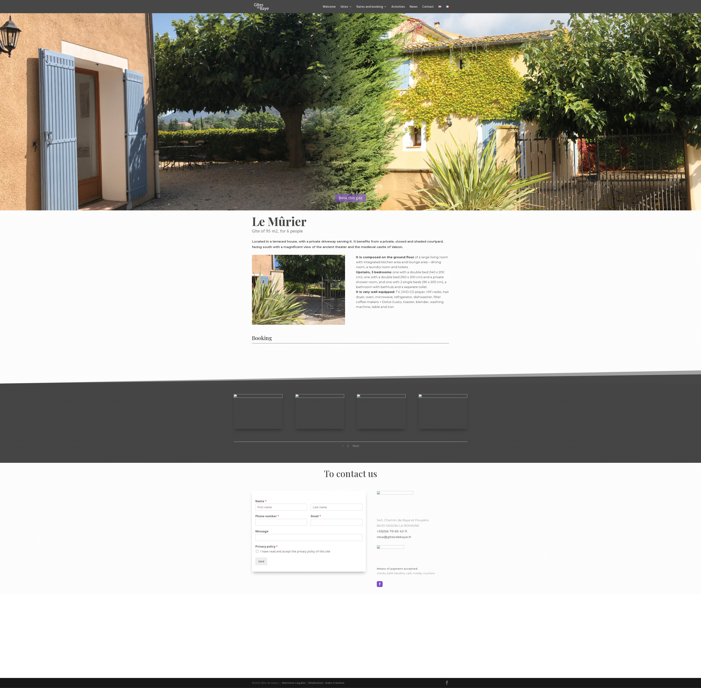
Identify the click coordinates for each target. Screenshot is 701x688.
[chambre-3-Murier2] (319, 397)
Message (262, 531)
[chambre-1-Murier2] (258, 397)
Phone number (267, 516)
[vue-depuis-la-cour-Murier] (381, 397)
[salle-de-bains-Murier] (443, 397)
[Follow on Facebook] (380, 584)
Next (356, 446)
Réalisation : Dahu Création (326, 683)
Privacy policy (266, 546)
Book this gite (350, 197)
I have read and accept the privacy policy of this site (295, 551)
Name (261, 501)
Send (261, 561)
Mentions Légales (294, 683)
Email (316, 516)
